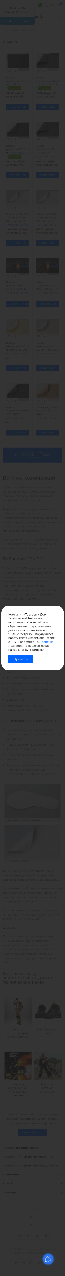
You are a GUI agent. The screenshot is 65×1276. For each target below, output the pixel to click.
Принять (21, 659)
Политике (46, 642)
